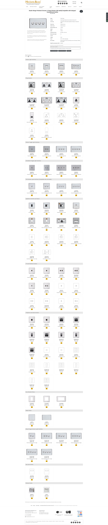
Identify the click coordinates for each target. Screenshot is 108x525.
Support (75, 6)
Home (27, 6)
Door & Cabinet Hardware (41, 7)
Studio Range (37, 505)
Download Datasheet (54, 50)
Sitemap (63, 521)
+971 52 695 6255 (28, 515)
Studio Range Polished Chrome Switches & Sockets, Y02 (47, 505)
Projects (47, 521)
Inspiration (63, 6)
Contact (80, 6)
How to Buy (74, 3)
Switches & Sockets (33, 6)
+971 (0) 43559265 (28, 514)
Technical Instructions (62, 50)
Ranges (34, 505)
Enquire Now (69, 50)
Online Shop (74, 1)
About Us (69, 6)
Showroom (58, 6)
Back (81, 11)
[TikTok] (67, 3)
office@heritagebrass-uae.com (30, 516)
